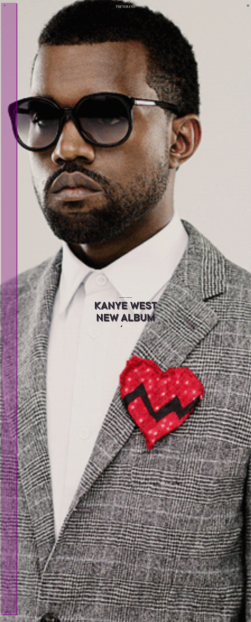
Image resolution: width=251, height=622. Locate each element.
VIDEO (5, 226)
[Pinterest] (9, 613)
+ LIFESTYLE (7, 220)
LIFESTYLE (129, 296)
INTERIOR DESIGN (8, 212)
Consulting (7, 231)
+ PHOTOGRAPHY (8, 223)
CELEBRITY (122, 296)
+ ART (5, 218)
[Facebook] (6, 613)
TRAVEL (6, 215)
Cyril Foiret (126, 326)
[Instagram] (8, 613)
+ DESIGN (6, 210)
